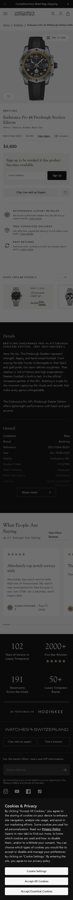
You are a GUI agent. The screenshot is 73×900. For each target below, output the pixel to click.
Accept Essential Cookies (36, 891)
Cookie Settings (36, 871)
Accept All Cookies (36, 881)
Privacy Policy (51, 829)
